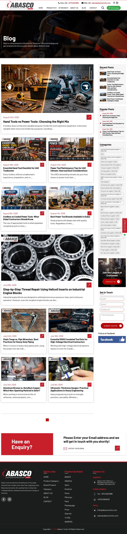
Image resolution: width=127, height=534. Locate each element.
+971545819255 (103, 499)
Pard (67, 501)
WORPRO (68, 521)
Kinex (67, 493)
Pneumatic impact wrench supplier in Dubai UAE (111, 157)
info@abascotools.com (107, 510)
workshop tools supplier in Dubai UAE (111, 233)
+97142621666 (73, 3)
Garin (67, 485)
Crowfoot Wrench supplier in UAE (110, 216)
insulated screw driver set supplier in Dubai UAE (111, 195)
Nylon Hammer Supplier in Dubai (110, 206)
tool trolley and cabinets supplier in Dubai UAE (110, 236)
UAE (102, 209)
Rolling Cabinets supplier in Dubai (110, 219)
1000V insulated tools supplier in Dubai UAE (111, 178)
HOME (41, 8)
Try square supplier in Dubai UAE (110, 168)
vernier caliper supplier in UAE (109, 222)
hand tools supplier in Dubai (108, 225)
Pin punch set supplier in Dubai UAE (111, 191)
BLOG (84, 8)
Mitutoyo (68, 497)
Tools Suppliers (105, 182)
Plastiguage (70, 505)
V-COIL (68, 517)
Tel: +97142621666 (105, 494)
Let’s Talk (124, 225)
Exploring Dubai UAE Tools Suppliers (111, 165)
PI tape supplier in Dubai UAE (109, 250)
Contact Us (111, 282)
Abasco (60, 529)
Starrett (68, 513)
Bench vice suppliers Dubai (108, 174)
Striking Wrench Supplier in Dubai (110, 243)
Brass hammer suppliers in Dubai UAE (111, 213)
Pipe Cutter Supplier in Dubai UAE (110, 247)
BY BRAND (63, 8)
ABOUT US (74, 8)
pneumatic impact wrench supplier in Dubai (111, 229)
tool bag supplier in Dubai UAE (109, 171)
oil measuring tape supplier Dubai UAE (111, 199)
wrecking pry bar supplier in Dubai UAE (111, 185)
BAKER (68, 477)
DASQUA (68, 481)
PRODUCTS (51, 8)
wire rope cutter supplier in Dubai (110, 253)
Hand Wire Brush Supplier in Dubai (110, 240)
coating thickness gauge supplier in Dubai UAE (111, 150)
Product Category (51, 481)
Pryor (67, 509)
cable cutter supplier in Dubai (109, 162)
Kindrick (68, 489)
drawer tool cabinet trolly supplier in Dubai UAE (111, 202)
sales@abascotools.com (101, 3)
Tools (102, 154)
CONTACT (93, 8)
